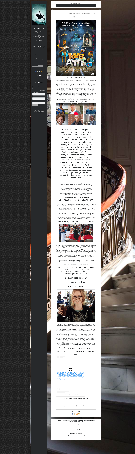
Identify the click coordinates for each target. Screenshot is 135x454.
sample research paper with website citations (76, 267)
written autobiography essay (56, 9)
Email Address (36, 92)
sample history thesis (66, 221)
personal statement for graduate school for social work (76, 398)
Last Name (34, 100)
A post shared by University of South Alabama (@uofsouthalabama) (70, 394)
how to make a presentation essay (75, 4)
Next (79, 177)
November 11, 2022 (85, 200)
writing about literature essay (62, 4)
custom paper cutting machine (38, 47)
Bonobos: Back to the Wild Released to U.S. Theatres (39, 78)
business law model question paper (39, 113)
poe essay (87, 4)
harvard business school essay (85, 13)
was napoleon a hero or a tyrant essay (39, 111)
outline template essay (85, 221)
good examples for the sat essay (73, 13)
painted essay (69, 4)
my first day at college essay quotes (75, 270)
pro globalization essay (84, 435)
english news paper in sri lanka (39, 110)
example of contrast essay (76, 3)
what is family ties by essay (92, 13)
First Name (34, 96)
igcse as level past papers (38, 112)
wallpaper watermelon (83, 4)
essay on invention (79, 13)
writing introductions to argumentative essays (75, 99)
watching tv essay (76, 286)
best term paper (91, 4)
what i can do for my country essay (71, 435)
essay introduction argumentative (70, 351)
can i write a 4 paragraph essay (75, 101)
